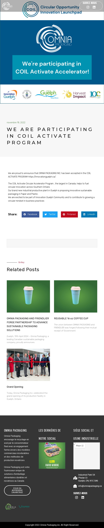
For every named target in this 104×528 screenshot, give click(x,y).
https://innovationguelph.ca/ (42, 176)
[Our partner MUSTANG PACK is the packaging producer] (52, 455)
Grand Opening (15, 386)
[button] (30, 214)
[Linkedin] (94, 7)
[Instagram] (88, 7)
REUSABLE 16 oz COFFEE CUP (71, 318)
